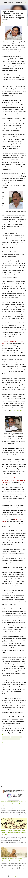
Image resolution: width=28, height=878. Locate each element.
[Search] (26, 2)
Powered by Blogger (15, 876)
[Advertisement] (14, 768)
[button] (2, 22)
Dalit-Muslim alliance (16, 736)
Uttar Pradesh (16, 739)
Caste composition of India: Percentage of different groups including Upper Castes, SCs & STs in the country (13, 803)
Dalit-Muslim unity (6, 739)
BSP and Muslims (6, 736)
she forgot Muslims (16, 410)
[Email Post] (2, 735)
